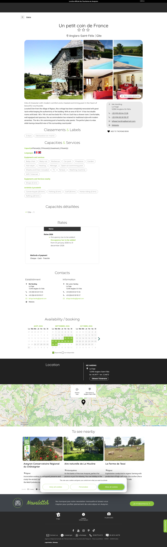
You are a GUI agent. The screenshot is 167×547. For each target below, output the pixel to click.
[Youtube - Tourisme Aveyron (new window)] (78, 530)
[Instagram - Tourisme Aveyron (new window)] (83, 530)
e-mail (31, 489)
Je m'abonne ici (140, 503)
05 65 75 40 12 (98, 535)
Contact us (54, 535)
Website (115, 125)
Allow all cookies (111, 487)
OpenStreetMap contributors (159, 425)
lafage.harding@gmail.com (123, 121)
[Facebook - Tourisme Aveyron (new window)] (73, 530)
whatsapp (82, 535)
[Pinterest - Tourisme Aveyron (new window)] (88, 530)
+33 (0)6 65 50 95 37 (120, 117)
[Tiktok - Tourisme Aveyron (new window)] (93, 530)
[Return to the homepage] (22, 17)
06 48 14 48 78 (114, 535)
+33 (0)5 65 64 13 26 (120, 113)
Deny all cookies (55, 487)
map (58, 519)
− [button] (164, 389)
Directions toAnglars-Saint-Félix (90, 393)
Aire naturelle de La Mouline (79, 463)
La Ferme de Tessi (115, 463)
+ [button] (164, 386)
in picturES (109, 517)
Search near (77, 393)
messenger (68, 535)
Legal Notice (48, 542)
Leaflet (143, 425)
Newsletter (165, 526)
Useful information (83, 519)
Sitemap (55, 542)
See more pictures (132, 96)
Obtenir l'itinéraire (99, 379)
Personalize (83, 487)
